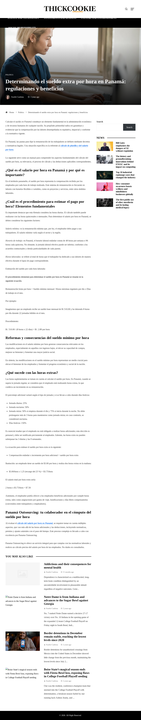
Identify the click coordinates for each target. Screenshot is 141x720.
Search (100, 121)
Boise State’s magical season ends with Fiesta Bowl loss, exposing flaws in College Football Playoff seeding (66, 673)
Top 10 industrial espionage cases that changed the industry (125, 175)
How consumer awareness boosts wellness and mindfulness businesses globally (124, 189)
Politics (9, 75)
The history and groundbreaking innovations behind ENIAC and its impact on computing (125, 161)
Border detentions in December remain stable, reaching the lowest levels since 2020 (65, 636)
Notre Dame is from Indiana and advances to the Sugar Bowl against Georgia (66, 600)
